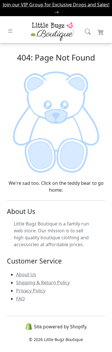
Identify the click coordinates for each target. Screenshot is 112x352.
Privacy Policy (30, 290)
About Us (26, 274)
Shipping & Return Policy (43, 282)
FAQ (20, 298)
